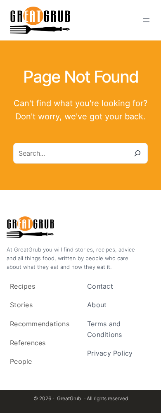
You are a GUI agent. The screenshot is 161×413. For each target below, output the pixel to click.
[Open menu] (146, 20)
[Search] (137, 153)
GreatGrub (69, 398)
